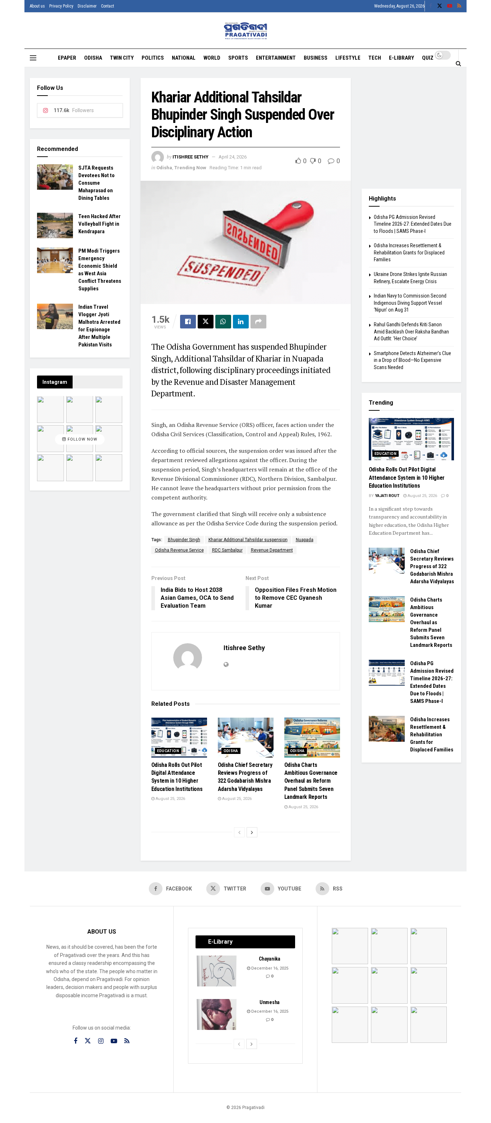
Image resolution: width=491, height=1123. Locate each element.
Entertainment (276, 58)
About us (37, 6)
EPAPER (67, 58)
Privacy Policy (61, 6)
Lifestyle (348, 58)
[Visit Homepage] (245, 30)
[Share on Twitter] (206, 321)
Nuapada (304, 539)
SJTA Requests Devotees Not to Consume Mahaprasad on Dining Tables (96, 183)
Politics (153, 58)
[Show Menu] (33, 57)
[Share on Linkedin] (241, 321)
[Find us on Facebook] (430, 6)
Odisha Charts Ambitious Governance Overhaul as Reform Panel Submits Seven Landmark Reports (311, 781)
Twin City (122, 58)
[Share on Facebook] (188, 321)
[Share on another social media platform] (258, 321)
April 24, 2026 (233, 157)
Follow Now (81, 439)
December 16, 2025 (269, 968)
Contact (107, 6)
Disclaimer (87, 6)
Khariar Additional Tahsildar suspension (248, 539)
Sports (238, 58)
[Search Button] (458, 63)
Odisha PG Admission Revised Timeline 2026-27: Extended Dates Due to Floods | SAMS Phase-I (412, 224)
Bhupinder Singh (184, 539)
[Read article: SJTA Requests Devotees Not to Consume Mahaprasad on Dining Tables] (55, 177)
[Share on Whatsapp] (223, 321)
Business (315, 58)
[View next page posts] (252, 832)
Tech (374, 58)
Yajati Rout (387, 495)
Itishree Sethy (190, 157)
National (184, 58)
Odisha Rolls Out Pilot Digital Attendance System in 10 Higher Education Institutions (407, 477)
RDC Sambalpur (227, 550)
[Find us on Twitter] (439, 6)
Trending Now (190, 167)
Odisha (93, 58)
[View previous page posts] (239, 832)
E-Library (401, 58)
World (211, 58)
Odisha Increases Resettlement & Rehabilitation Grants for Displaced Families (409, 252)
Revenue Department (272, 550)
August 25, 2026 (170, 798)
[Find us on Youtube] (449, 6)
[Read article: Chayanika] (217, 971)
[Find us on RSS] (459, 6)
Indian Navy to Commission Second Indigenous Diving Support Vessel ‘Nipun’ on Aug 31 (410, 303)
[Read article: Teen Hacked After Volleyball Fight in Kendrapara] (55, 226)
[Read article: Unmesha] (217, 1014)
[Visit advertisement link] (412, 128)
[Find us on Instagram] (101, 1041)
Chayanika (269, 959)
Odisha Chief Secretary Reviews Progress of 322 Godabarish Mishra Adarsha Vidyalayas (432, 566)
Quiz (427, 58)
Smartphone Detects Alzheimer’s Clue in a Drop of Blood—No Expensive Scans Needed (412, 360)
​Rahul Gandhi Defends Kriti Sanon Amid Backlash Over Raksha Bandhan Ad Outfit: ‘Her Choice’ (411, 331)
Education (168, 751)
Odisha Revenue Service (179, 550)
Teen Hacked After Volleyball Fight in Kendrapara (99, 224)
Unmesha (270, 1002)
